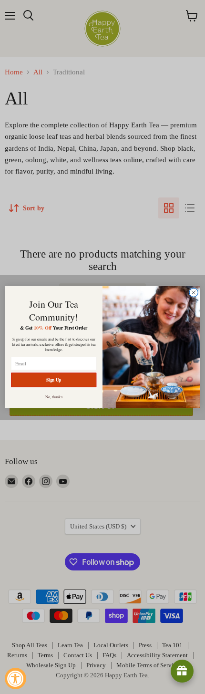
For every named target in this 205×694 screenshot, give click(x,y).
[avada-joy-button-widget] (182, 671)
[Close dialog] (193, 292)
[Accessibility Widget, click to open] (15, 678)
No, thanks (53, 396)
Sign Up (54, 379)
